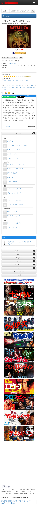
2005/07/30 (12, 63)
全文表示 (7, 126)
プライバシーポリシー (25, 501)
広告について (12, 501)
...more (4, 89)
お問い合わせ (11, 503)
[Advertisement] (19, 464)
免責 (3, 503)
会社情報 (4, 501)
